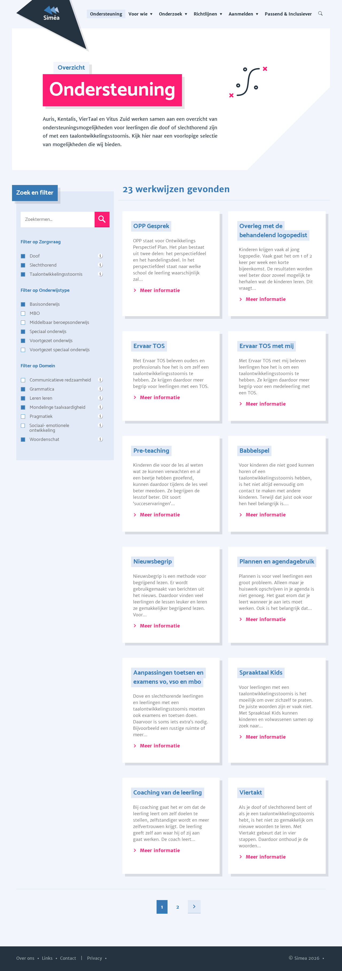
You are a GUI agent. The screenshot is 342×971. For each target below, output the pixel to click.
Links (48, 958)
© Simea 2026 (305, 958)
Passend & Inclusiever (288, 14)
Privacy (95, 958)
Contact (68, 958)
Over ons (26, 958)
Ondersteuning (106, 14)
